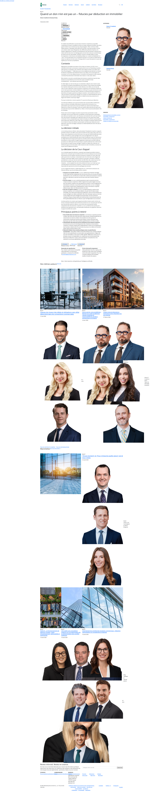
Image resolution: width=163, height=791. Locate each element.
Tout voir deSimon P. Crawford (47, 447)
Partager (65, 244)
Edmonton (91, 774)
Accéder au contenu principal (7, 0)
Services (71, 4)
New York (92, 775)
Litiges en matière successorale (110, 121)
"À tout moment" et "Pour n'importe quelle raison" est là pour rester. (102, 457)
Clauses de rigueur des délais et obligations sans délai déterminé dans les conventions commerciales (59, 313)
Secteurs (77, 4)
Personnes (42, 774)
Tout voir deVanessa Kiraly (62, 447)
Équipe (65, 4)
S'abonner (81, 244)
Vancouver (84, 775)
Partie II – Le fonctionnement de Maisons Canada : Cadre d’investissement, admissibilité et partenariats (50, 633)
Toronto (84, 774)
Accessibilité (81, 790)
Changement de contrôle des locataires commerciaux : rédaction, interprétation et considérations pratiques (101, 631)
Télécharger (74, 244)
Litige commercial (107, 118)
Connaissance (57, 774)
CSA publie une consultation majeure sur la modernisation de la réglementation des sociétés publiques (70, 633)
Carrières (94, 4)
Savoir (82, 4)
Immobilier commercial (108, 119)
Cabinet (88, 4)
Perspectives (48, 8)
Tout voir (59, 263)
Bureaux (100, 4)
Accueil (42, 8)
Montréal (100, 775)
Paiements (87, 790)
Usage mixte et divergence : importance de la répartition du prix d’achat (112, 313)
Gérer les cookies (81, 787)
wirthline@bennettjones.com (69, 254)
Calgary (70, 774)
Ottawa (99, 774)
